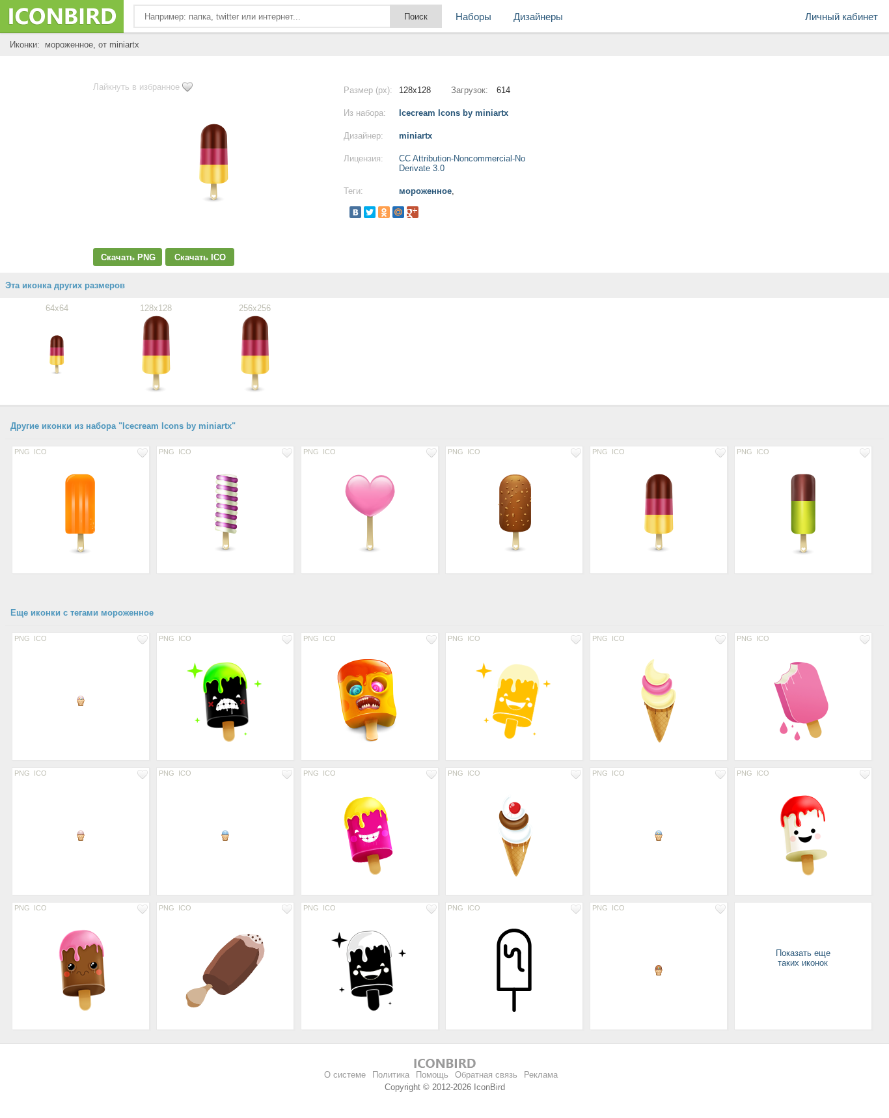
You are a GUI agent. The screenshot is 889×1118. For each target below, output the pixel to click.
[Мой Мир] (398, 212)
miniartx (415, 136)
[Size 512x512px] (369, 700)
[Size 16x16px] (80, 700)
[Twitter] (370, 212)
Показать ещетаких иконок (803, 958)
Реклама (541, 1075)
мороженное (425, 191)
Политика (390, 1075)
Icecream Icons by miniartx (453, 113)
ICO (40, 452)
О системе (345, 1075)
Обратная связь (486, 1075)
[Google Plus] (412, 212)
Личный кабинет (841, 16)
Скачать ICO (200, 257)
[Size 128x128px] (80, 513)
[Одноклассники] (384, 212)
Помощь (432, 1075)
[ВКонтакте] (355, 212)
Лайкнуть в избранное (136, 87)
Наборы (473, 16)
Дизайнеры (538, 16)
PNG (22, 452)
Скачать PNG (128, 257)
